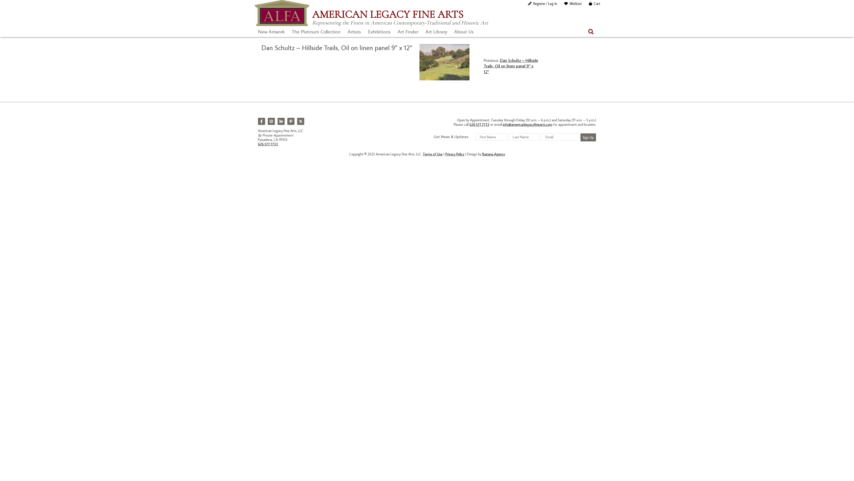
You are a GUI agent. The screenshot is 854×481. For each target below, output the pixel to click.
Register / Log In (545, 3)
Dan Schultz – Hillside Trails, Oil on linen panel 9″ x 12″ (511, 65)
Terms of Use (433, 154)
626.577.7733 (268, 144)
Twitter (300, 121)
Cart (597, 3)
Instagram (271, 121)
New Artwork (271, 31)
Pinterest (290, 121)
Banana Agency (493, 154)
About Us (464, 31)
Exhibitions (379, 31)
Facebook (261, 121)
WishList (576, 3)
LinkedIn (281, 121)
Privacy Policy (454, 154)
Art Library (436, 31)
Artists (354, 31)
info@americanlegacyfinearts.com (527, 124)
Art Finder (408, 31)
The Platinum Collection (316, 31)
